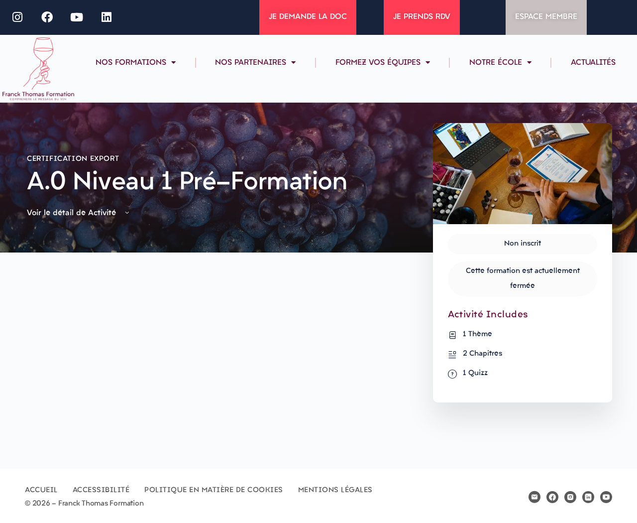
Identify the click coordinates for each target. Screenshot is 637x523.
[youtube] (606, 497)
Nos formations (131, 63)
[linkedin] (588, 497)
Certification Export (73, 159)
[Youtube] (77, 17)
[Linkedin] (106, 17)
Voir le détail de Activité (72, 213)
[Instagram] (17, 17)
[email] (534, 497)
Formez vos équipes (378, 63)
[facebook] (552, 497)
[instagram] (570, 497)
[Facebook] (47, 17)
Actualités (593, 63)
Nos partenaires (250, 63)
